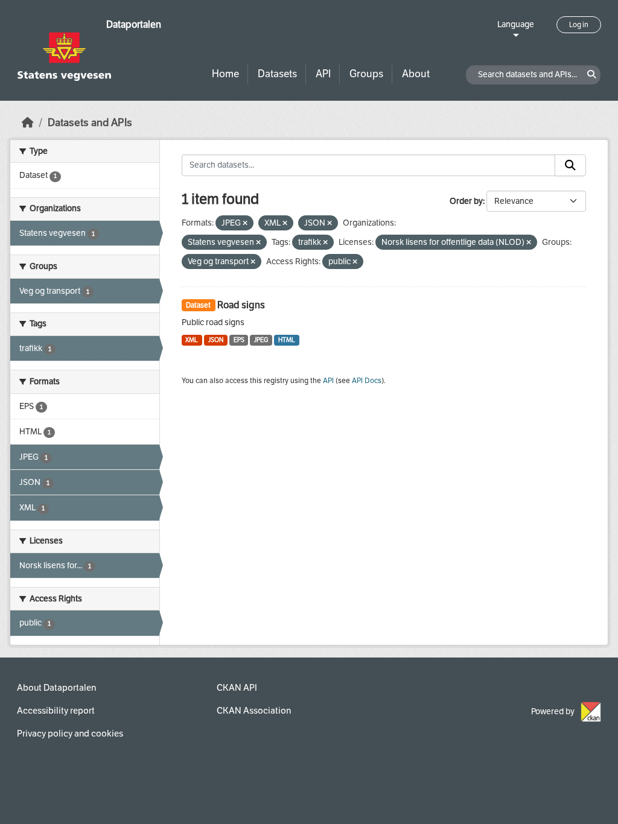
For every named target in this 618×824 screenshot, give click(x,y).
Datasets (277, 74)
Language (515, 24)
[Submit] (570, 165)
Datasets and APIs (90, 122)
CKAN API (237, 687)
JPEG (261, 340)
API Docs (366, 380)
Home (225, 74)
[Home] (28, 122)
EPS (239, 340)
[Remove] (245, 223)
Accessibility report (56, 710)
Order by (466, 201)
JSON (215, 340)
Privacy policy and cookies (70, 733)
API (323, 74)
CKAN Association (254, 710)
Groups (366, 74)
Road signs (241, 305)
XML (191, 340)
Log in (578, 25)
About (416, 74)
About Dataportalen (56, 687)
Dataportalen (133, 24)
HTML (286, 340)
